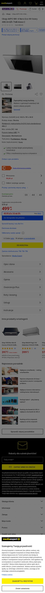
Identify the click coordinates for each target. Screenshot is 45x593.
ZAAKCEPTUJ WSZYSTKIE (22, 581)
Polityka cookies (7, 575)
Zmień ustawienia (22, 588)
